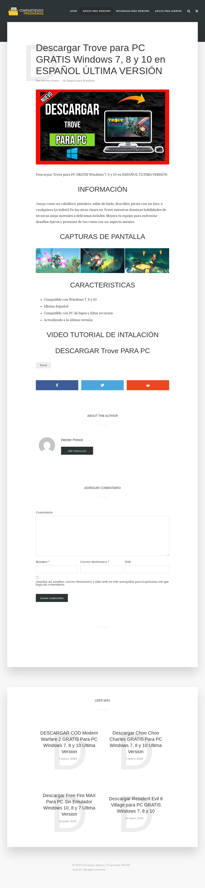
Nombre (43, 561)
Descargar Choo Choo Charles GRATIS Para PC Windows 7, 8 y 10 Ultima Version (136, 742)
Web (128, 561)
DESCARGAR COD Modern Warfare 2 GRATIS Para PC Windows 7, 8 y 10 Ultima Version (69, 742)
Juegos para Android (168, 11)
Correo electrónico (94, 561)
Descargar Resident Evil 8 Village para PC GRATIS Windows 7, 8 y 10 (136, 805)
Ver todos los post (77, 452)
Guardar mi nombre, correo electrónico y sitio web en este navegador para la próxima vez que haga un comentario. (102, 583)
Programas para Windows (132, 11)
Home (73, 11)
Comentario (44, 512)
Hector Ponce (50, 80)
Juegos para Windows (97, 11)
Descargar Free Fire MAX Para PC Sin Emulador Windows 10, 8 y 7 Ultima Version (69, 805)
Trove (43, 365)
